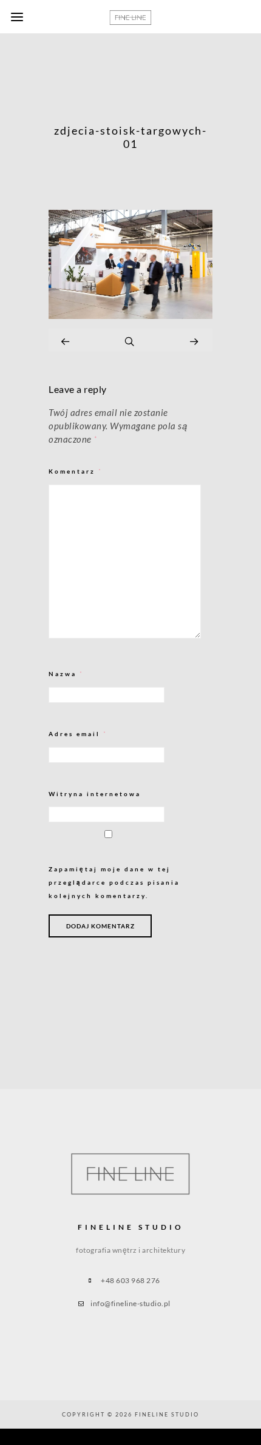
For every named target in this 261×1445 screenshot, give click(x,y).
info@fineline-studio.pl (130, 1303)
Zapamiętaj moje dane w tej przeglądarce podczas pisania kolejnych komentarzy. (114, 882)
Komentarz (76, 471)
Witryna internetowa (95, 793)
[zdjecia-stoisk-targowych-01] (130, 315)
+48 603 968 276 (130, 1280)
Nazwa (66, 674)
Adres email (78, 734)
